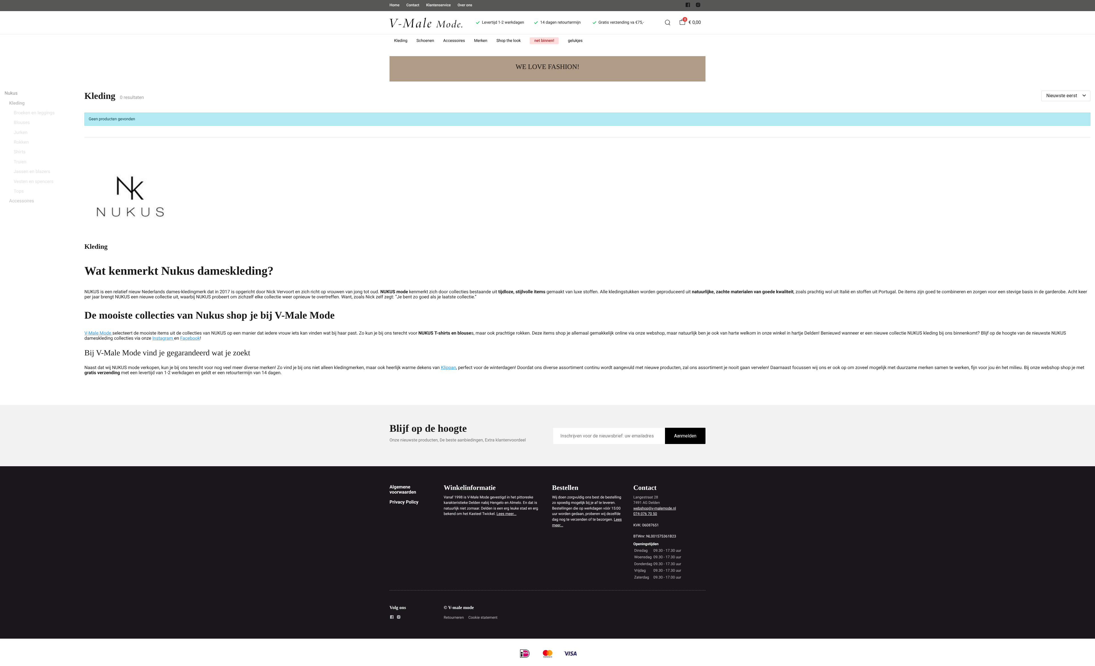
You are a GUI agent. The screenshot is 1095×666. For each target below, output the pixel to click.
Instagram (163, 338)
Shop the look (508, 40)
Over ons (465, 5)
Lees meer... (506, 514)
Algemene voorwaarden (403, 489)
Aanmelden (685, 436)
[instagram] (698, 6)
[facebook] (688, 6)
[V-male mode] (426, 22)
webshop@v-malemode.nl (654, 508)
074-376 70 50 (645, 514)
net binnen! (544, 40)
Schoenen (425, 40)
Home (395, 5)
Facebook (190, 338)
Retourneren (454, 618)
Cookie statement (482, 618)
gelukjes (575, 40)
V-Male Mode (98, 333)
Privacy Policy (404, 502)
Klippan (448, 367)
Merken (481, 40)
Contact (412, 5)
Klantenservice (438, 5)
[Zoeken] (667, 22)
